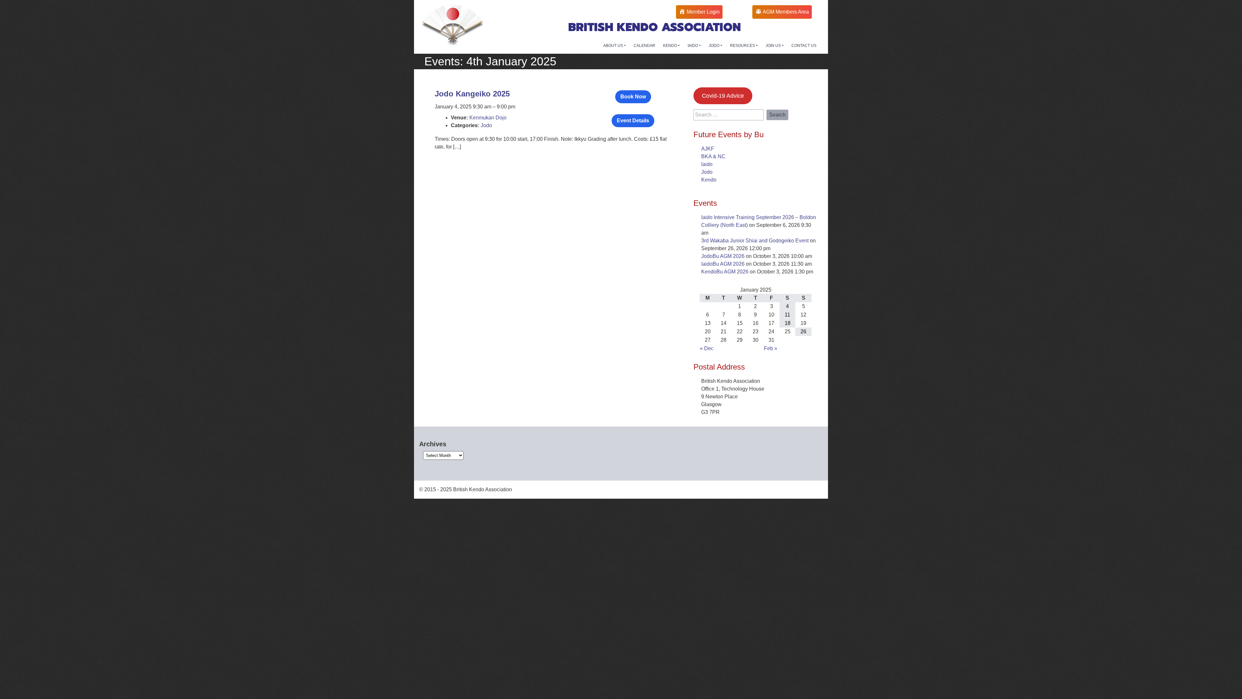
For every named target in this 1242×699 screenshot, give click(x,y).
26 (803, 331)
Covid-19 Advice (723, 96)
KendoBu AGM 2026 (724, 271)
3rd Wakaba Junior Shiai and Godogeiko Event (755, 240)
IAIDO (693, 45)
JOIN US (774, 45)
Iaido (707, 164)
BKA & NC (713, 156)
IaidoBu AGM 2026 (723, 264)
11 (787, 314)
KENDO (670, 45)
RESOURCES (743, 45)
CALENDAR (644, 45)
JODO (714, 45)
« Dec (707, 348)
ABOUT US (613, 45)
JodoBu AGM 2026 (723, 256)
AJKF (707, 148)
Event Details (633, 120)
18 (787, 323)
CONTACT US (803, 45)
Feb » (770, 348)
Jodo (486, 125)
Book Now (633, 96)
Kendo (708, 180)
